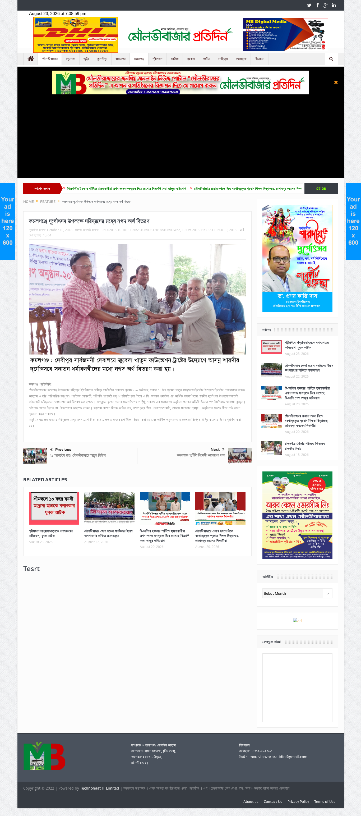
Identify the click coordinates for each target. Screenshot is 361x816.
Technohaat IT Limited (100, 788)
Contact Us (273, 801)
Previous (63, 449)
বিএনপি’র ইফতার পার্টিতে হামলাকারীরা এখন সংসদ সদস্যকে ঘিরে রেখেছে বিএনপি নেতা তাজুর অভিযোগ (89, 188)
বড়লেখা (70, 59)
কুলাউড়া (102, 59)
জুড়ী (86, 59)
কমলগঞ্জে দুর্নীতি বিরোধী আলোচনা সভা (201, 455)
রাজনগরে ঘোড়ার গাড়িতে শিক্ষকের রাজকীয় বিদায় (305, 446)
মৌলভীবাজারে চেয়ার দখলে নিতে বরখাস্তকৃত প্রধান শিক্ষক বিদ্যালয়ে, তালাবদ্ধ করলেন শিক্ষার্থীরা (212, 188)
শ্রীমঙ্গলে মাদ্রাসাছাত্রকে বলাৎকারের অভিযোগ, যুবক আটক (51, 533)
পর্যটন (206, 59)
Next (215, 449)
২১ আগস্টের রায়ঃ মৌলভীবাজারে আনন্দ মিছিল (78, 455)
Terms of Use (324, 801)
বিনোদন (259, 59)
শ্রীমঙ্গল (157, 59)
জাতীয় (175, 59)
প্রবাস (191, 59)
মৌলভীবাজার (50, 59)
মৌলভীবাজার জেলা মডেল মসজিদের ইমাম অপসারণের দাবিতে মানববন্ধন (108, 533)
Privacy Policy (298, 801)
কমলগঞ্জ (139, 59)
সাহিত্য (223, 59)
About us (250, 801)
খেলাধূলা (241, 59)
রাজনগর (120, 59)
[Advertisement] (180, 134)
